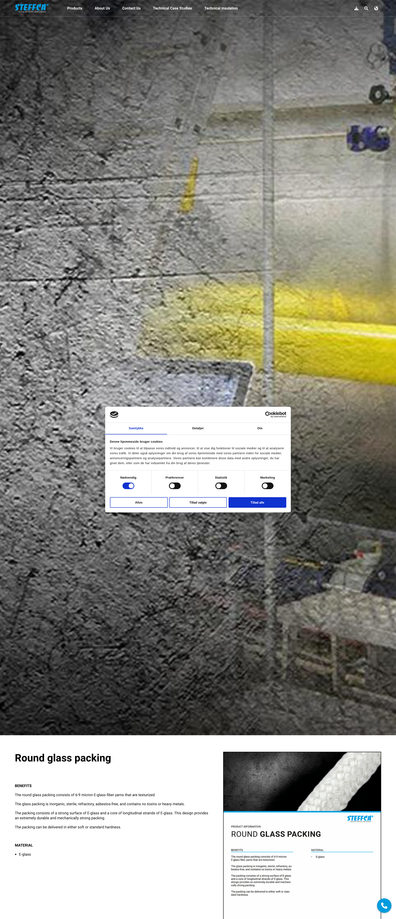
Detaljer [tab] (198, 428)
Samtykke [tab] (136, 428)
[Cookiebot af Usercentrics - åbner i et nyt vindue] (268, 414)
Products (74, 8)
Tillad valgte (198, 502)
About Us (102, 8)
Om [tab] (259, 428)
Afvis (139, 502)
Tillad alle (257, 502)
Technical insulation (221, 8)
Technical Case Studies (172, 8)
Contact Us (131, 8)
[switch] (175, 486)
